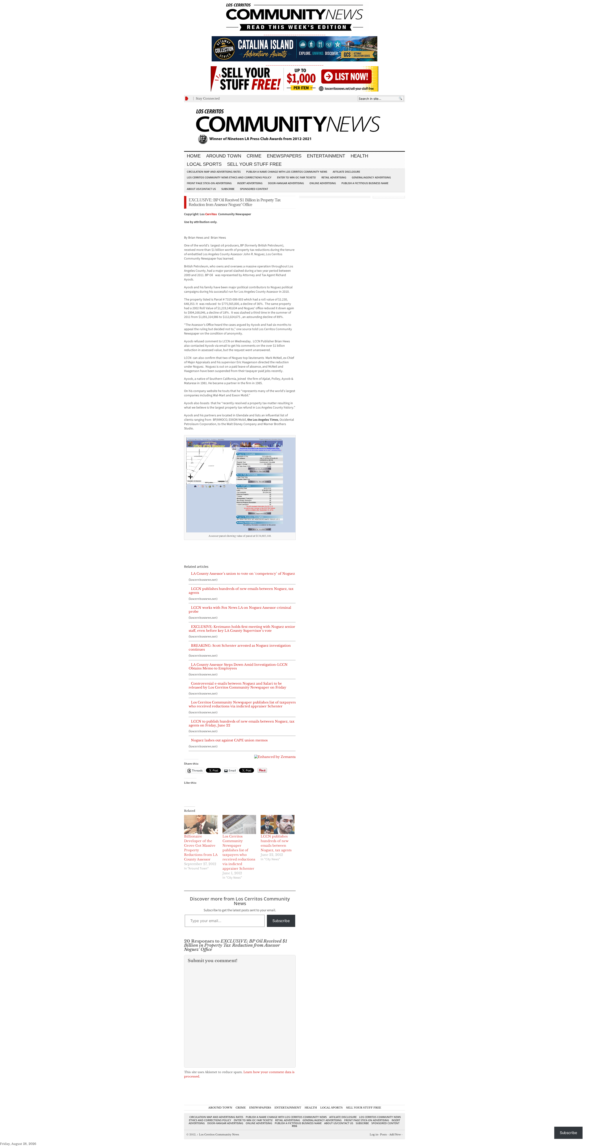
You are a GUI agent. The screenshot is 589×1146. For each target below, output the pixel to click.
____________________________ (294, 64)
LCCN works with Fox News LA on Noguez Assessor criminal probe (240, 610)
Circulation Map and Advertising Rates (214, 171)
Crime (254, 155)
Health (359, 155)
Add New (395, 1134)
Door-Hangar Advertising (286, 183)
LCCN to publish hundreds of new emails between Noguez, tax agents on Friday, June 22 (241, 723)
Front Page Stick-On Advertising (209, 183)
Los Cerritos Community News (218, 1134)
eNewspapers (284, 155)
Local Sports (204, 164)
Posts (383, 1134)
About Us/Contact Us (201, 189)
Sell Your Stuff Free (254, 164)
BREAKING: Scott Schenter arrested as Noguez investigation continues (240, 648)
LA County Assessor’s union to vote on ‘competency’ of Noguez (243, 574)
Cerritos (211, 214)
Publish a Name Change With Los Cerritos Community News (286, 171)
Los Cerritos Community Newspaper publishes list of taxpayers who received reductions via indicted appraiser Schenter (242, 704)
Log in (374, 1134)
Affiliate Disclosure (346, 171)
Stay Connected (208, 98)
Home (194, 155)
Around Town (223, 155)
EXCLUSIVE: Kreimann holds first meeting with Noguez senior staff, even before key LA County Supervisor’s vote (242, 629)
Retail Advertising (333, 177)
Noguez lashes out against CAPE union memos (229, 740)
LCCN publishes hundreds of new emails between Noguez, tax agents (241, 591)
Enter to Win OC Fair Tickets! (296, 177)
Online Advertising (322, 183)
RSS (294, 1126)
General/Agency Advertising (371, 177)
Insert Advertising (250, 183)
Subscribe (227, 189)
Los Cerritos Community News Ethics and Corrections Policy (229, 177)
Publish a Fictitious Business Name (364, 183)
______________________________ (294, 34)
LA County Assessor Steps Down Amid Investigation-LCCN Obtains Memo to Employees (238, 667)
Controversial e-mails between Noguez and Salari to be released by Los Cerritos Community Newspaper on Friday (237, 685)
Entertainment (326, 155)
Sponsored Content (254, 189)
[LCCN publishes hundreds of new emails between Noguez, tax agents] (277, 824)
